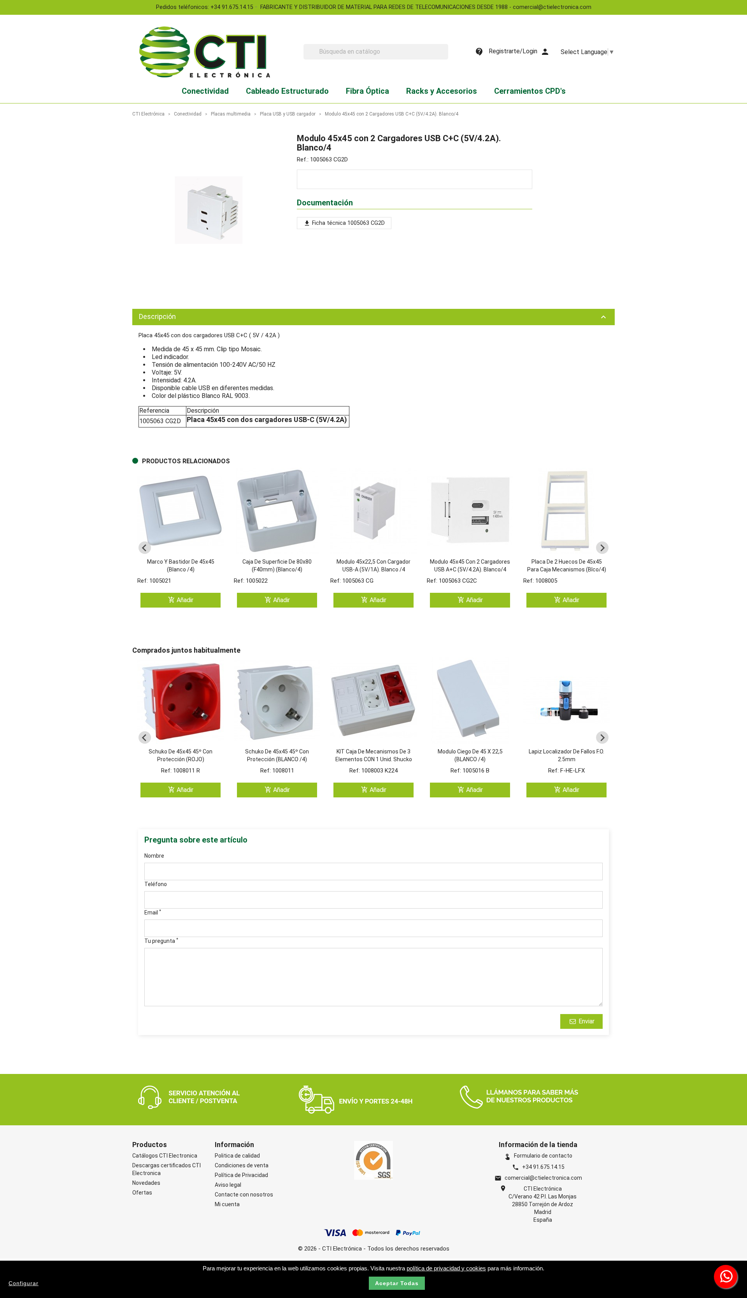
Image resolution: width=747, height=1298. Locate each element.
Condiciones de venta (241, 1165)
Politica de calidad (237, 1156)
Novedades (146, 1183)
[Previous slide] (145, 547)
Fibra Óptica (367, 91)
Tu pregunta (161, 940)
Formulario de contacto (538, 1156)
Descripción (373, 317)
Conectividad (205, 91)
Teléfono (155, 884)
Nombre (154, 856)
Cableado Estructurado (287, 91)
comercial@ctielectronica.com (543, 1178)
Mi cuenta (227, 1204)
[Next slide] (602, 547)
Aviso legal (228, 1185)
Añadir (180, 600)
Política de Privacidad (241, 1175)
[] (445, 57)
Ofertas (142, 1192)
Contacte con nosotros (244, 1194)
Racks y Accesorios (441, 91)
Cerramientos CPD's (530, 91)
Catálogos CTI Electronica (164, 1156)
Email (152, 912)
